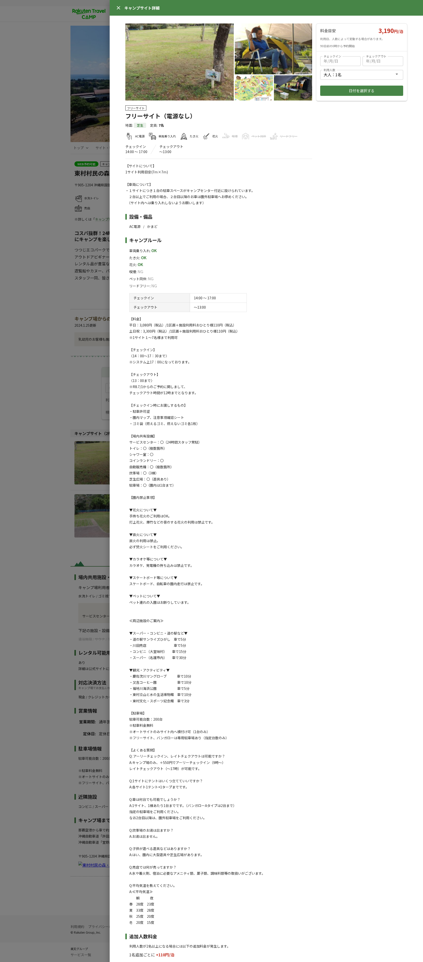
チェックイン (332, 56)
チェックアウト (376, 56)
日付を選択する (362, 90)
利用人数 (329, 70)
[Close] (118, 8)
